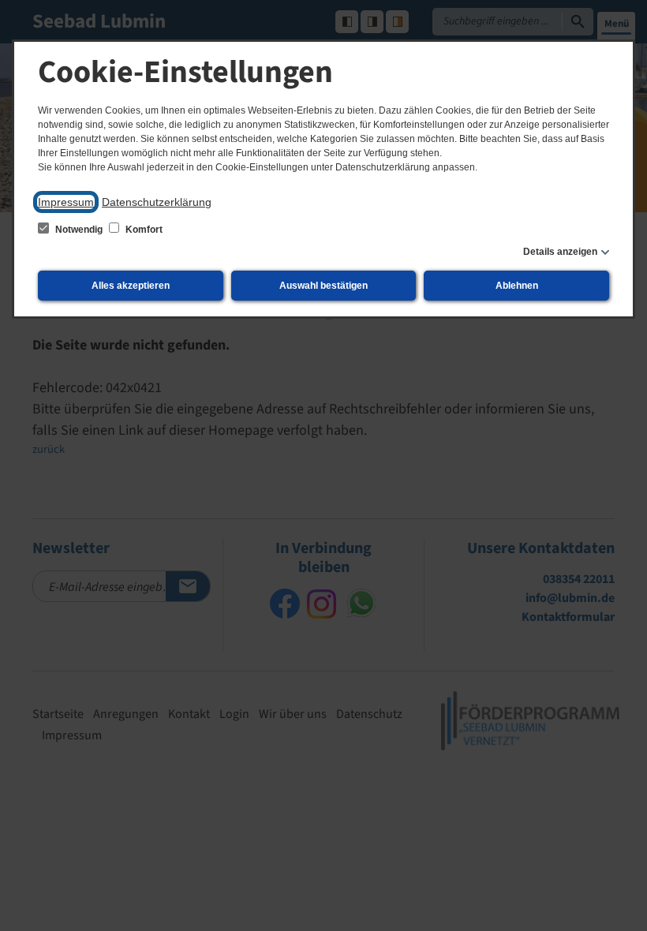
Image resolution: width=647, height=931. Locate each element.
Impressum (66, 202)
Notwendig (79, 229)
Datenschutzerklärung (156, 202)
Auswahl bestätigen (323, 285)
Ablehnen (517, 285)
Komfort (143, 229)
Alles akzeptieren (131, 285)
